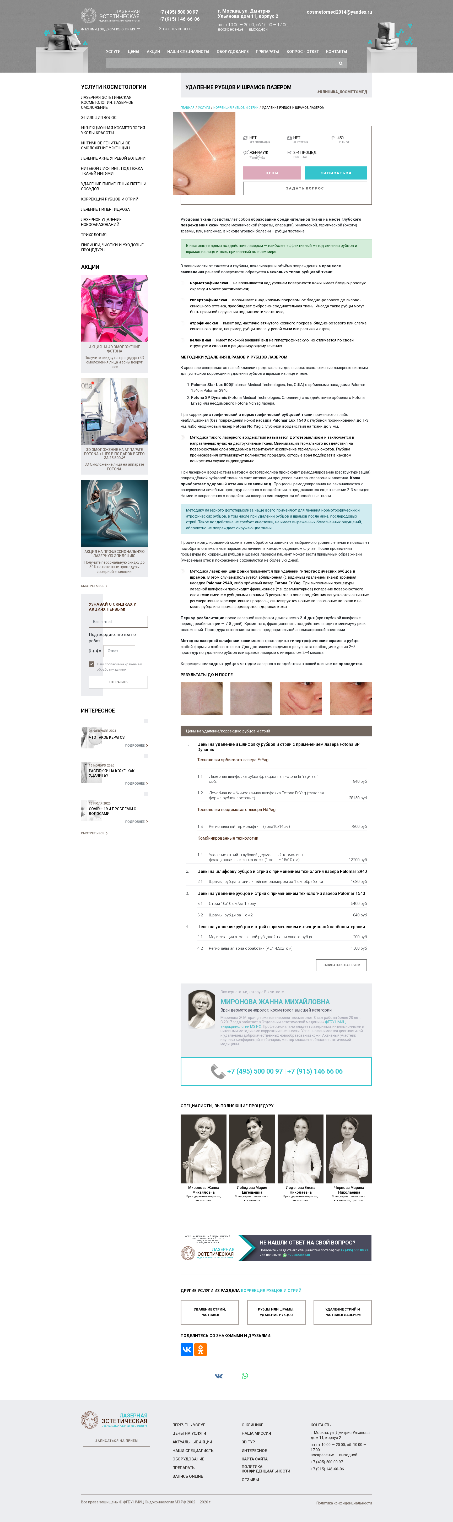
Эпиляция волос (99, 117)
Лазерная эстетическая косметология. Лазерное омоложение (107, 102)
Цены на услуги (189, 1433)
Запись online (187, 1476)
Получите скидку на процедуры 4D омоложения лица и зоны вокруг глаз (114, 362)
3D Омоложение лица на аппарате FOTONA (114, 466)
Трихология (93, 234)
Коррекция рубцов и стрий (235, 108)
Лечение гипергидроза (105, 209)
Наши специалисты (188, 51)
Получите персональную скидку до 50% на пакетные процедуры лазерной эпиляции (114, 567)
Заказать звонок (175, 28)
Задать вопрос (305, 188)
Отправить (118, 682)
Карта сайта (255, 1459)
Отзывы (250, 1479)
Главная (188, 108)
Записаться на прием (341, 965)
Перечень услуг (188, 1425)
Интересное (254, 1450)
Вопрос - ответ (303, 51)
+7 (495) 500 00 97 (178, 12)
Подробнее (135, 745)
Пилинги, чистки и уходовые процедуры (112, 247)
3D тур (248, 1442)
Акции (153, 51)
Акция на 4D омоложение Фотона (114, 349)
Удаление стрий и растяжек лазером (343, 1312)
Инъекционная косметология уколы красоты (113, 130)
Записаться (336, 173)
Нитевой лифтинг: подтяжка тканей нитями (112, 171)
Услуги (113, 51)
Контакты (336, 51)
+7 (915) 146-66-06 (179, 19)
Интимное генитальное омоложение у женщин (105, 145)
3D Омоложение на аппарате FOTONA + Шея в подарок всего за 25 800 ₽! (114, 454)
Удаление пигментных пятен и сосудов (113, 186)
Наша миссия (256, 1433)
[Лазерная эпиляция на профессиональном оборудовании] (114, 513)
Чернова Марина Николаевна (349, 1194)
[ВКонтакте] (187, 1349)
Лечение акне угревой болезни (113, 158)
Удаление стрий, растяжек (210, 1312)
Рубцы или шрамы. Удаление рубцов (276, 1312)
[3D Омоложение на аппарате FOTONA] (114, 411)
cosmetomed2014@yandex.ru (339, 12)
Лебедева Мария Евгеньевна (252, 1194)
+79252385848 (299, 1255)
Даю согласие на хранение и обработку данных (119, 666)
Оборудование (233, 51)
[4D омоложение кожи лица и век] (114, 308)
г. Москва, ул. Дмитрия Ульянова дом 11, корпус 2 (248, 13)
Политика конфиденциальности (266, 1469)
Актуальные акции (192, 1442)
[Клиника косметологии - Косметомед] (110, 15)
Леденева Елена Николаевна (300, 1194)
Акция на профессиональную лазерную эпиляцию (114, 554)
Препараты (267, 51)
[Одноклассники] (200, 1349)
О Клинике (252, 1425)
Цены (133, 51)
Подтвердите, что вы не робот (112, 637)
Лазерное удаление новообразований (101, 222)
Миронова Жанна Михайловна (203, 1194)
